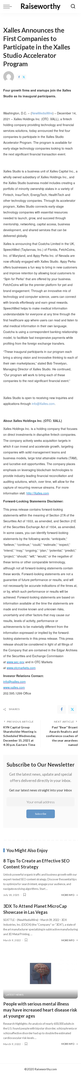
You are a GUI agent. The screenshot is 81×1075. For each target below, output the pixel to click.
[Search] (73, 6)
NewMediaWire (42, 113)
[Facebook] (19, 77)
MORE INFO (67, 894)
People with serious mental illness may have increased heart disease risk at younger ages (40, 1009)
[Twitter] (23, 77)
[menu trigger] (8, 6)
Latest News (14, 994)
